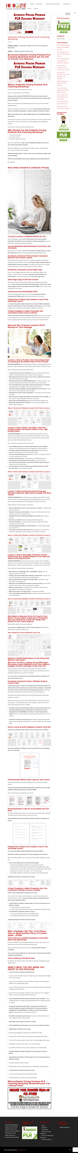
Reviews (10, 42)
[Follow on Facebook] (70, 1149)
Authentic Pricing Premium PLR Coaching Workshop (29, 38)
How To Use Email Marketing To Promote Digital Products (63, 90)
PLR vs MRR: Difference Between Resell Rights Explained (63, 47)
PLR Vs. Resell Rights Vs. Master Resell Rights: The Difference (63, 61)
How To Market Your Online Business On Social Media (62, 97)
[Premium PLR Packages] (63, 128)
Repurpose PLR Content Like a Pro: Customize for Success (63, 67)
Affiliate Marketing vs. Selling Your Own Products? (62, 83)
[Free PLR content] (63, 26)
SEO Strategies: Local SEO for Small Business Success (63, 54)
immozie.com (22, 1150)
